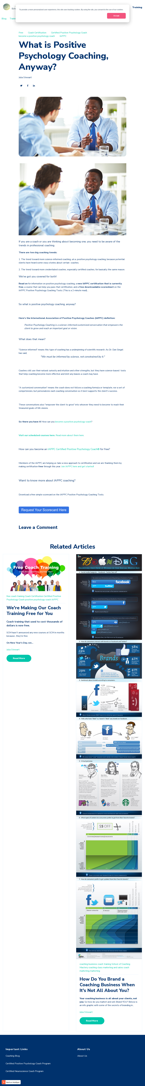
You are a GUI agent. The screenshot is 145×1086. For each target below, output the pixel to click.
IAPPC (63, 36)
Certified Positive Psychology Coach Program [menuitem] (28, 1063)
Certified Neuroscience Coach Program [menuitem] (24, 1071)
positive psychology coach (38, 599)
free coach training (15, 596)
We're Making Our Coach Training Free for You (34, 611)
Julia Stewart (25, 77)
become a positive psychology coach (37, 36)
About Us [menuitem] (82, 1055)
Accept (116, 16)
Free (21, 32)
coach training (104, 964)
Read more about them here (70, 435)
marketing (95, 970)
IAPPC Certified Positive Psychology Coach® (74, 449)
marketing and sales (113, 967)
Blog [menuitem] (4, 18)
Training (137, 7)
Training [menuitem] (13, 18)
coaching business (88, 964)
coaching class (96, 967)
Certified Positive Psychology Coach (69, 32)
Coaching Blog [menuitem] (13, 1055)
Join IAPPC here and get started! (77, 466)
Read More (19, 658)
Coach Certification (37, 32)
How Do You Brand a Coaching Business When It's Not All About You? (107, 984)
